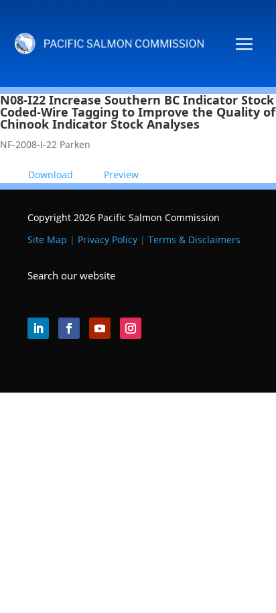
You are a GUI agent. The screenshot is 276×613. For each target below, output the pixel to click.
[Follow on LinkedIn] (38, 328)
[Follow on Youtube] (100, 328)
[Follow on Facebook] (69, 328)
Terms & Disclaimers (194, 239)
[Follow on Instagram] (130, 328)
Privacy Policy (107, 239)
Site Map (47, 239)
